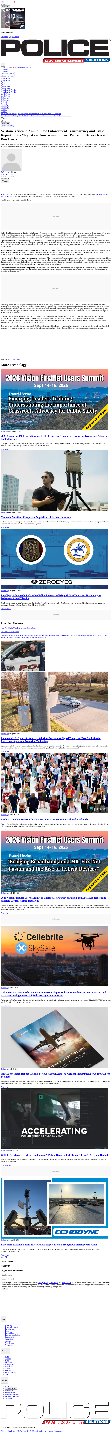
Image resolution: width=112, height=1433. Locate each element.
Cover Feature (9, 2)
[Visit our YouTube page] (8, 1266)
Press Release (32, 116)
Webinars (31, 2)
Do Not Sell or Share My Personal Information (46, 1431)
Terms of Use (15, 1431)
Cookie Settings (13, 116)
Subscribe (4, 37)
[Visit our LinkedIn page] (6, 1266)
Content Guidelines (43, 116)
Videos (26, 2)
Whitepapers (25, 114)
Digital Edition (14, 37)
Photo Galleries (52, 114)
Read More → (6, 449)
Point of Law (5, 86)
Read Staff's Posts (7, 174)
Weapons (4, 110)
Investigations (5, 78)
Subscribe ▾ (5, 6)
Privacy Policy (6, 1431)
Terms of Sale (25, 1431)
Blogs (12, 114)
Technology (5, 98)
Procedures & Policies (8, 90)
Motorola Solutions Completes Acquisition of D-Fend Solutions (36, 517)
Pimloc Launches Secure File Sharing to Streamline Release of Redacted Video (45, 819)
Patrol (3, 82)
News (16, 2)
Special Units (5, 94)
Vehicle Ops (5, 106)
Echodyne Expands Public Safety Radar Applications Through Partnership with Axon (49, 1244)
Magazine (17, 114)
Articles (21, 2)
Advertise (4, 116)
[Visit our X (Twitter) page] (4, 1266)
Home (3, 126)
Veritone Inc (5, 194)
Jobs (59, 114)
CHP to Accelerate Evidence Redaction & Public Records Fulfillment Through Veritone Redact (54, 1154)
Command (4, 69)
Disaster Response (7, 74)
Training (4, 102)
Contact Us (23, 116)
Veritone (9, 359)
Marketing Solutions (57, 116)
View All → (5, 1257)
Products (44, 114)
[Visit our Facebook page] (2, 1266)
